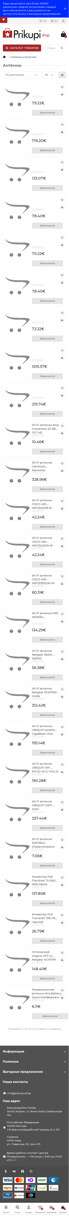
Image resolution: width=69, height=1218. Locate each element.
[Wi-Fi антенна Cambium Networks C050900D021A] (17, 474)
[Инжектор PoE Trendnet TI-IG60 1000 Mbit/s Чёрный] (17, 888)
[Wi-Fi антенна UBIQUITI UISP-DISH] (17, 812)
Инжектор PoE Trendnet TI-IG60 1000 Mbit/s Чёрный (43, 880)
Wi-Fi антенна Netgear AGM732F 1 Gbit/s (45, 692)
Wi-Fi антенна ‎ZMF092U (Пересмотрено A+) (43, 843)
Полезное (11, 1061)
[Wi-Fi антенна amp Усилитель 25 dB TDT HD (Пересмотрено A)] (17, 436)
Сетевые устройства (23, 56)
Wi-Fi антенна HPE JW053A (45, 615)
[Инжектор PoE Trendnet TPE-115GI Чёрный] (17, 925)
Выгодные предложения (23, 1072)
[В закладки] (62, 87)
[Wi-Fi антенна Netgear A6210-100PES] (17, 662)
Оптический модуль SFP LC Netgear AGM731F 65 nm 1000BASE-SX (44, 956)
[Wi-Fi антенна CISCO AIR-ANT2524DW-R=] (17, 549)
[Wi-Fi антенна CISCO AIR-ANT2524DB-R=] (17, 511)
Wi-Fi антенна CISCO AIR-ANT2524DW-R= (43, 541)
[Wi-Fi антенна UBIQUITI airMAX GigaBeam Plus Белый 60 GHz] (17, 737)
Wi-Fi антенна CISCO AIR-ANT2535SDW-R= (43, 579)
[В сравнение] (62, 94)
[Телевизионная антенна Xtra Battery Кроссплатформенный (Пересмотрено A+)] (17, 1001)
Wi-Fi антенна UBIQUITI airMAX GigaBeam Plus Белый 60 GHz (43, 730)
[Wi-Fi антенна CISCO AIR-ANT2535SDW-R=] (17, 586)
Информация (13, 1051)
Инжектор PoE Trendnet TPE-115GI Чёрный (45, 918)
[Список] (62, 75)
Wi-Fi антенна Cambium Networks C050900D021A (42, 466)
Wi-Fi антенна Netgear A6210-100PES (42, 654)
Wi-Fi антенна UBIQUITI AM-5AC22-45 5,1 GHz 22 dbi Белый (45, 767)
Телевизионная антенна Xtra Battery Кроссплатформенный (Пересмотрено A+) (48, 993)
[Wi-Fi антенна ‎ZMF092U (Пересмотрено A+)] (17, 850)
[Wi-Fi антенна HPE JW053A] (17, 624)
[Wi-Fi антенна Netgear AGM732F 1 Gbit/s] (17, 699)
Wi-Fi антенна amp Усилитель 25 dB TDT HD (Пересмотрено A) (45, 429)
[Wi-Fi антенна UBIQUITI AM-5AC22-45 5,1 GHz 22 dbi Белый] (17, 775)
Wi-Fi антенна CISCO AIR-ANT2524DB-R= (42, 504)
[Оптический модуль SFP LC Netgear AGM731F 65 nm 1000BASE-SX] (17, 963)
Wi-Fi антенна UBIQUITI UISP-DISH (42, 805)
